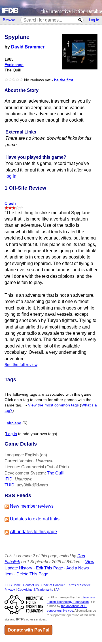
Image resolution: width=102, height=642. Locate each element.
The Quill (55, 473)
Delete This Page (32, 573)
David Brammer (27, 47)
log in (10, 176)
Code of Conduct (53, 585)
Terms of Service (79, 585)
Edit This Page (49, 567)
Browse (9, 20)
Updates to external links (35, 518)
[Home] (51, 8)
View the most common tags (53, 405)
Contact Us (31, 585)
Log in (11, 434)
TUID (9, 484)
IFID (8, 478)
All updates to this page (33, 531)
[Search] (80, 20)
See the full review (21, 365)
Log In (94, 20)
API (58, 589)
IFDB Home (13, 585)
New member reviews (32, 506)
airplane (14, 423)
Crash (10, 203)
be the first (63, 80)
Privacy (10, 589)
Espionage (14, 65)
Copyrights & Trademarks (35, 589)
